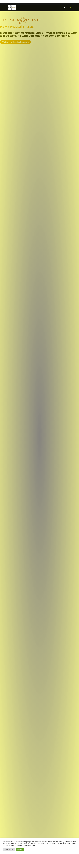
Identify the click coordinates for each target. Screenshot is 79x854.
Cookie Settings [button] (8, 849)
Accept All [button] (20, 849)
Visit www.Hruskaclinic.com (15, 42)
